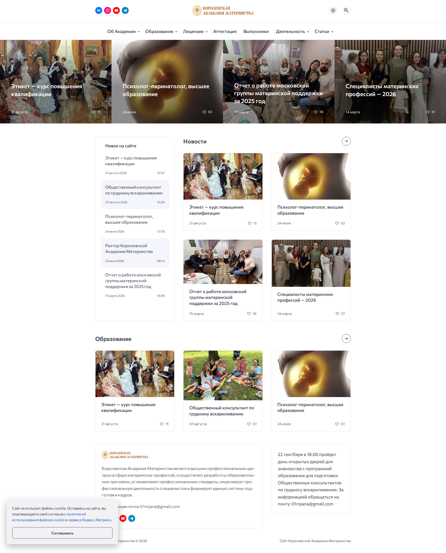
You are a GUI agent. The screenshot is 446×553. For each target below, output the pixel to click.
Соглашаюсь (62, 533)
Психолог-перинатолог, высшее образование (129, 219)
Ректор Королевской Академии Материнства (129, 248)
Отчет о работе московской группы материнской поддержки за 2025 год (278, 93)
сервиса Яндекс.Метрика (89, 519)
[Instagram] (107, 10)
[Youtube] (116, 10)
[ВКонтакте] (98, 10)
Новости (195, 141)
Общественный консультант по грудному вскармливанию (134, 189)
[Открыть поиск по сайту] (346, 10)
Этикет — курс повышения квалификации (131, 160)
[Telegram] (125, 10)
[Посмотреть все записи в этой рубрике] (346, 141)
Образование (113, 338)
